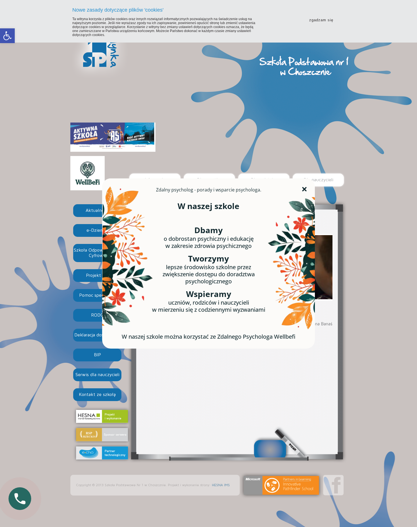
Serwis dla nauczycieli (97, 374)
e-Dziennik (97, 230)
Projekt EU (97, 275)
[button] (7, 35)
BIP (97, 355)
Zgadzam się (321, 20)
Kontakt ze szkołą (97, 394)
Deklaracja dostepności (97, 335)
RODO (97, 315)
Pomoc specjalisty (97, 295)
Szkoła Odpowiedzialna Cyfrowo (97, 253)
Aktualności (97, 210)
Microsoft (281, 485)
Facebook (333, 485)
